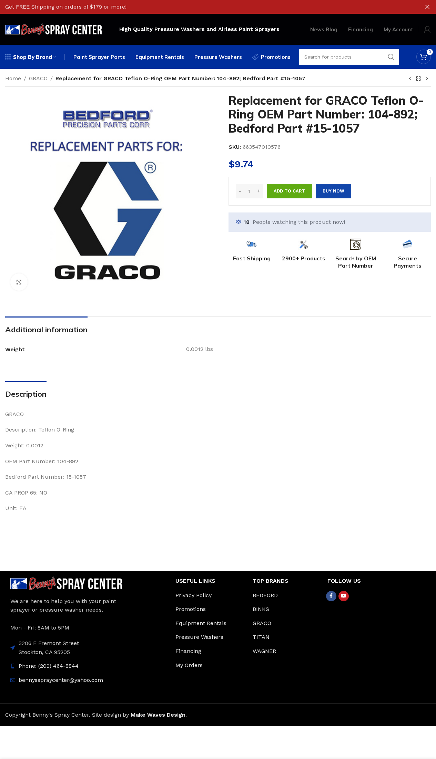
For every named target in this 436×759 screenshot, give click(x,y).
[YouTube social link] (343, 596)
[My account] (427, 29)
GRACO (38, 78)
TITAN (261, 637)
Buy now (333, 191)
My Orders (189, 665)
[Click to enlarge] (19, 282)
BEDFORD (265, 595)
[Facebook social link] (331, 596)
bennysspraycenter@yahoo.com (61, 680)
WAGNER (264, 651)
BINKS (261, 609)
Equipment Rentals (200, 623)
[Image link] (66, 582)
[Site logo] (53, 28)
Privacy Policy (193, 595)
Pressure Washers (199, 637)
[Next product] (427, 79)
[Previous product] (410, 79)
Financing (188, 651)
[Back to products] (418, 79)
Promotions (190, 609)
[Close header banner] (427, 7)
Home (13, 78)
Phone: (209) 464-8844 (49, 666)
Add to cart (289, 191)
